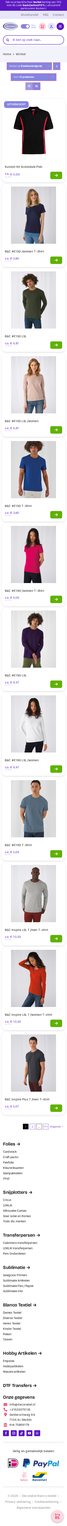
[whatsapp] (37, 1433)
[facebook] (6, 1433)
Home (7, 54)
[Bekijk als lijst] (36, 86)
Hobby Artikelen (20, 1353)
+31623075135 (19, 1409)
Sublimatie (14, 1267)
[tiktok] (22, 1433)
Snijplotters (15, 1192)
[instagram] (14, 1433)
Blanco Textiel (17, 1305)
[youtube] (29, 1433)
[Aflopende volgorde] (56, 66)
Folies (9, 1144)
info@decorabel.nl (22, 1404)
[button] (42, 26)
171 (46, 1126)
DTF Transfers (17, 1385)
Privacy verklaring (18, 1502)
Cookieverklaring (47, 1502)
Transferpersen (19, 1235)
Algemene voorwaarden (34, 1507)
